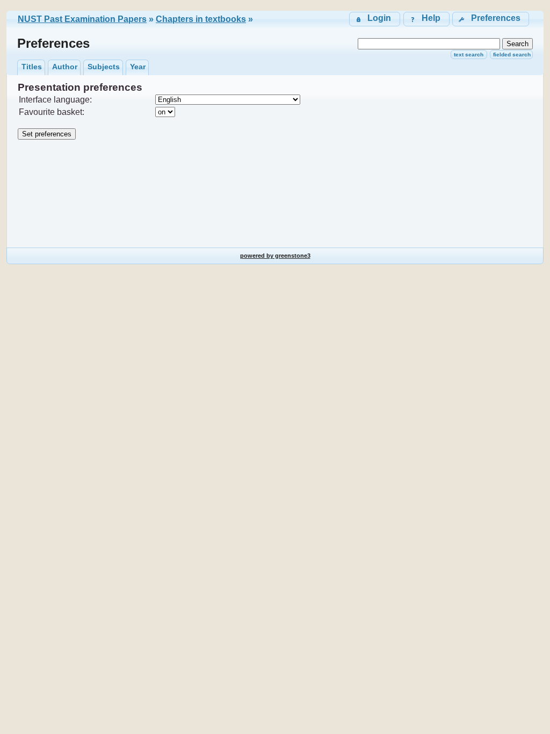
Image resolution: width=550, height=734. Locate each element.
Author (64, 66)
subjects (104, 66)
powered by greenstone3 (275, 255)
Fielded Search (512, 54)
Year (138, 66)
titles (31, 66)
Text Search (468, 54)
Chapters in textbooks (201, 19)
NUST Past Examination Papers (82, 19)
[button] (490, 19)
